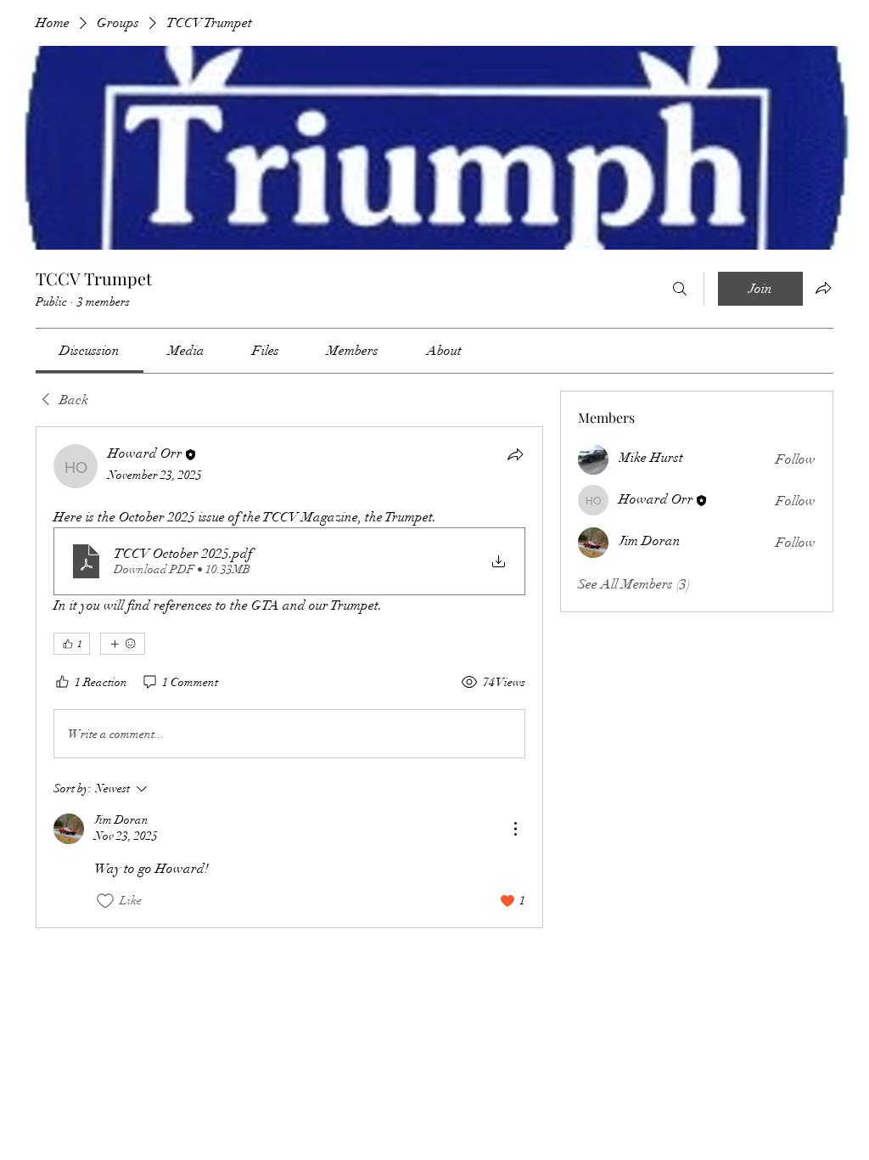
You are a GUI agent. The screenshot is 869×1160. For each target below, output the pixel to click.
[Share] (515, 454)
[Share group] (823, 288)
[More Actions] (515, 829)
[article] (289, 676)
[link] (89, 350)
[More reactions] (122, 644)
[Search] (680, 289)
